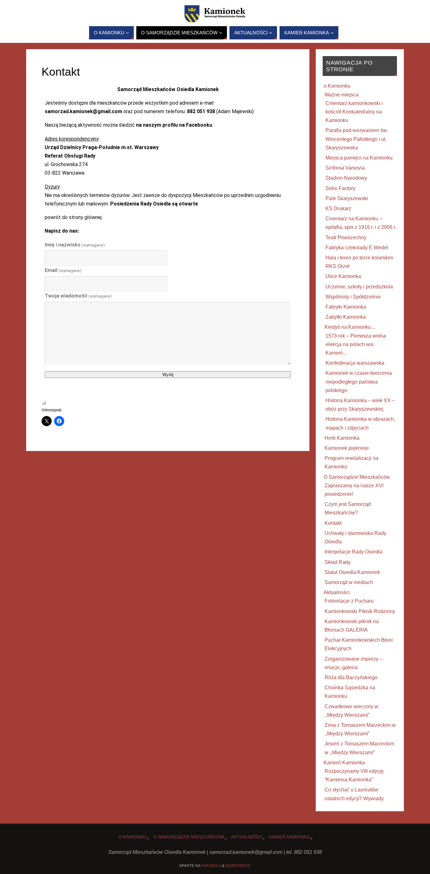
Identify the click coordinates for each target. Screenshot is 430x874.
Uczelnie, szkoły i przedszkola (359, 286)
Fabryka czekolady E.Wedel (356, 247)
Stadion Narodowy (346, 178)
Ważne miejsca (342, 94)
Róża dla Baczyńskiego (351, 677)
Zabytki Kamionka (345, 317)
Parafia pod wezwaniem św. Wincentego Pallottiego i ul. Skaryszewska (356, 139)
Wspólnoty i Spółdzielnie (353, 296)
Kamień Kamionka (344, 762)
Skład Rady (338, 562)
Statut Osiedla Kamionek (352, 572)
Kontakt (333, 523)
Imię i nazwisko (75, 245)
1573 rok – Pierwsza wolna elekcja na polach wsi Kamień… (355, 344)
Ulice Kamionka (343, 276)
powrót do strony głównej (73, 217)
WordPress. (238, 866)
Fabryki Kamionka (345, 307)
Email (63, 270)
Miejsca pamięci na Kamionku (359, 157)
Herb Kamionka (342, 438)
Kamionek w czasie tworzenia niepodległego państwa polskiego (358, 381)
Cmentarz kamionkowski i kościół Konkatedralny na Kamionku (354, 112)
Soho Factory (340, 188)
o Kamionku (337, 86)
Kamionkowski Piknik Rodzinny (360, 611)
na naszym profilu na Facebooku (174, 125)
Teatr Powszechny (345, 237)
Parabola (211, 866)
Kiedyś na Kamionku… (350, 327)
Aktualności (337, 592)
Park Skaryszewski (346, 198)
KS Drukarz (338, 208)
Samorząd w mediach (349, 582)
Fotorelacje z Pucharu (349, 601)
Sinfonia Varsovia (345, 168)
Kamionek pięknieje (347, 448)
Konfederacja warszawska (354, 363)
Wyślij (167, 374)
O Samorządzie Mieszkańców (357, 477)
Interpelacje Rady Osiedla (353, 551)
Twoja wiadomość (78, 296)
